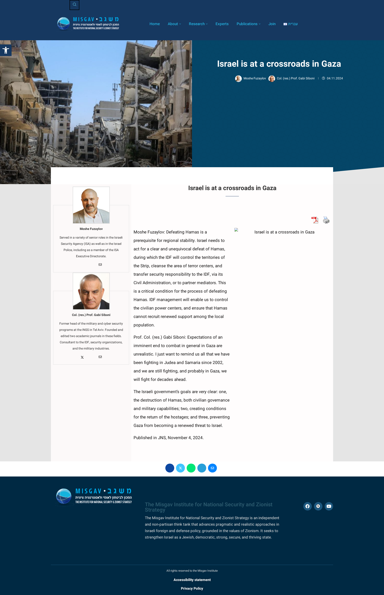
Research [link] (197, 24)
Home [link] (155, 24)
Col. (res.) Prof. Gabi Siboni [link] (296, 78)
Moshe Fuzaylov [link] (255, 78)
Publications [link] (247, 24)
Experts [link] (222, 24)
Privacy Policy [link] (192, 588)
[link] (6, 50)
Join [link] (272, 24)
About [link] (173, 24)
